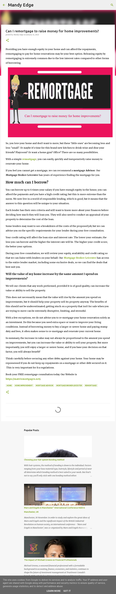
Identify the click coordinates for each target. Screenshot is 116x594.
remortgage (29, 159)
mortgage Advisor (44, 385)
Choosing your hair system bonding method (44, 460)
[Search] (112, 5)
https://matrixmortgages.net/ (23, 378)
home (9, 385)
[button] (7, 40)
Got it (67, 591)
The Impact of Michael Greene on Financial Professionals (50, 560)
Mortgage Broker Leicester (80, 257)
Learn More (54, 591)
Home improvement (24, 385)
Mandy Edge (21, 4)
